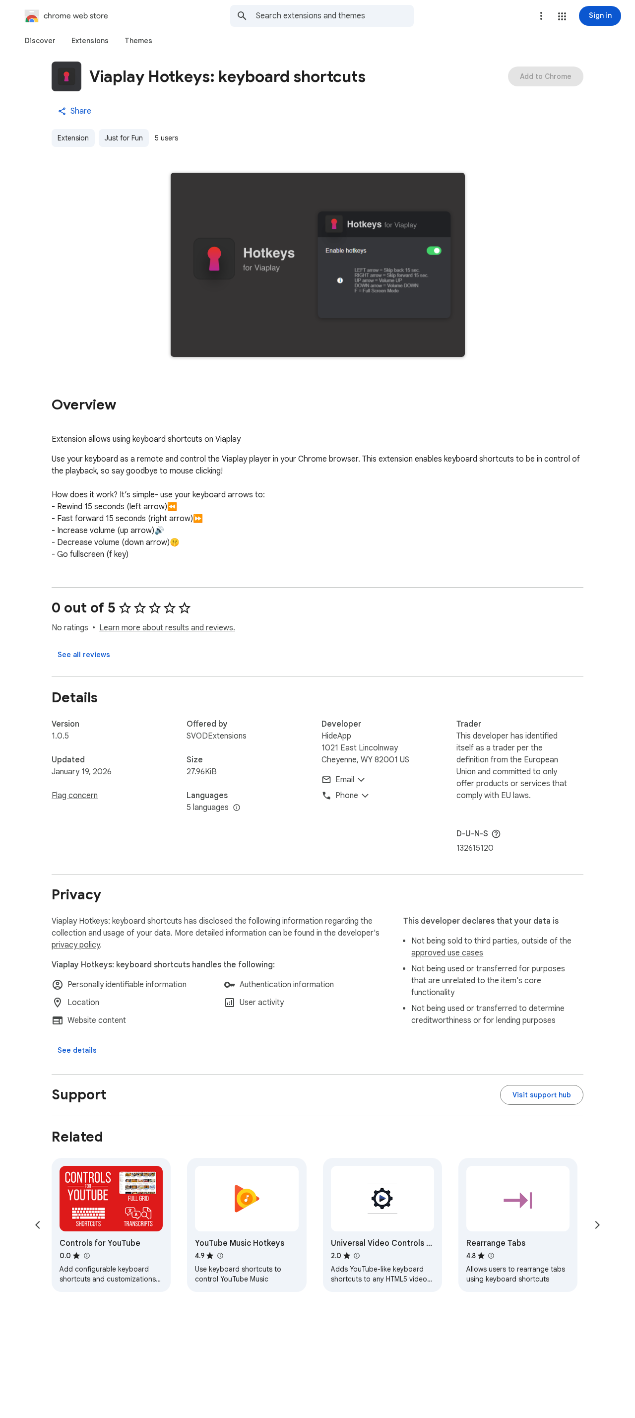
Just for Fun (124, 138)
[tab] (40, 41)
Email (344, 780)
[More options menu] (541, 16)
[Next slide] (597, 1225)
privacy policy (76, 945)
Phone (346, 796)
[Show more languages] (237, 808)
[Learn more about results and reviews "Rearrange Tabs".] (491, 1256)
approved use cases (447, 953)
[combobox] (335, 16)
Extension (73, 138)
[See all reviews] (84, 655)
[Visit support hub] (541, 1095)
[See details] (77, 1050)
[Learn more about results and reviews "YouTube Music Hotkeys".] (220, 1256)
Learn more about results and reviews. (167, 628)
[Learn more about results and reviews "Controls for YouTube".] (86, 1256)
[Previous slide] (38, 1225)
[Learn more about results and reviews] (496, 834)
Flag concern (75, 796)
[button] (562, 16)
